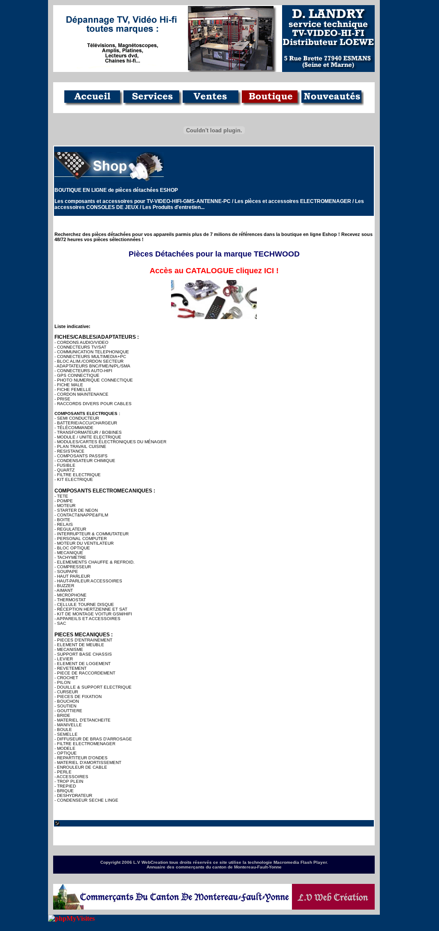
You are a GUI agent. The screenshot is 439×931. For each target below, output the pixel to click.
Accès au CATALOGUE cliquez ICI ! (214, 270)
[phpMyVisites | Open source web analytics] (71, 918)
